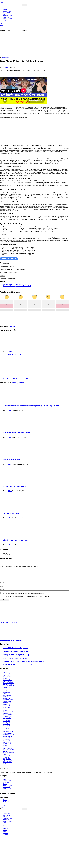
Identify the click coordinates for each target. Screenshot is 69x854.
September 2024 (8, 702)
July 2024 (6, 705)
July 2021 (6, 756)
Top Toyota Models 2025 (11, 513)
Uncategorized (17, 383)
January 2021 (7, 765)
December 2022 (8, 730)
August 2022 (7, 736)
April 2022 (7, 742)
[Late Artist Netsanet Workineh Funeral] (36, 421)
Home (5, 9)
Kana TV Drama (7, 18)
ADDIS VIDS (7, 11)
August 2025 (7, 687)
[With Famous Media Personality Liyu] (36, 366)
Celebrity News (7, 15)
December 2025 (8, 681)
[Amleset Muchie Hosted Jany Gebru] (36, 342)
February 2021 (8, 763)
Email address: (4, 272)
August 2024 (7, 704)
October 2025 (7, 684)
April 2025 (7, 693)
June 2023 (6, 721)
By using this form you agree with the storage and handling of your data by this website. (26, 596)
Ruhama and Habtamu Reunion (14, 486)
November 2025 (8, 683)
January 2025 (7, 698)
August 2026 (7, 672)
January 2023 (7, 728)
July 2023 (6, 719)
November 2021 (8, 750)
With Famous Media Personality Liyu (16, 379)
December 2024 (8, 699)
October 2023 (7, 715)
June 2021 (7, 757)
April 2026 (6, 675)
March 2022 (7, 743)
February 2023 (7, 727)
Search (24, 5)
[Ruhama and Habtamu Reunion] (36, 475)
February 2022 (8, 745)
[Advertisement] (34, 44)
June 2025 (7, 690)
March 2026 (7, 677)
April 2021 (7, 760)
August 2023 (7, 718)
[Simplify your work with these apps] (36, 529)
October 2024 (7, 701)
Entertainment (8, 375)
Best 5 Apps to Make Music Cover (15, 658)
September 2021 (8, 753)
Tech (4, 20)
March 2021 (7, 762)
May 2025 (7, 692)
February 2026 (7, 678)
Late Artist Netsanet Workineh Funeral (16, 432)
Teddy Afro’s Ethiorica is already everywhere (18, 665)
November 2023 (8, 713)
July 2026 (6, 674)
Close (1, 807)
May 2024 (6, 707)
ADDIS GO (3, 2)
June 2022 (7, 739)
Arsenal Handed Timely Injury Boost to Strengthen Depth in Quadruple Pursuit (31, 406)
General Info (6, 17)
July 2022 (6, 737)
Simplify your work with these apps (15, 540)
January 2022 (7, 746)
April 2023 (6, 724)
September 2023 (8, 716)
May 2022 (7, 740)
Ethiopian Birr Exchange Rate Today (16, 655)
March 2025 (7, 695)
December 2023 (8, 712)
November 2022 (8, 731)
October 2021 (8, 751)
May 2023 (6, 722)
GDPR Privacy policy (9, 803)
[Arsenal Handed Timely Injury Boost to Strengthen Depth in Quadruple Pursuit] (36, 394)
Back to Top (3, 806)
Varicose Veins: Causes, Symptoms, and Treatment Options (23, 661)
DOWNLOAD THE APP (9, 258)
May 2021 (7, 759)
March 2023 (7, 725)
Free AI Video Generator (11, 459)
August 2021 (7, 754)
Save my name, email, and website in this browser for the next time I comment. (23, 593)
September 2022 (8, 734)
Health (5, 14)
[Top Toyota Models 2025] (36, 502)
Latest (5, 825)
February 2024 (7, 710)
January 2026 (7, 680)
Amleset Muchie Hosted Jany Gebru (15, 355)
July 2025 (6, 689)
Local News (6, 12)
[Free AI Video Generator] (36, 448)
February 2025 (8, 696)
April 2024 (6, 708)
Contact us (6, 801)
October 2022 (7, 733)
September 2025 (8, 686)
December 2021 (8, 748)
